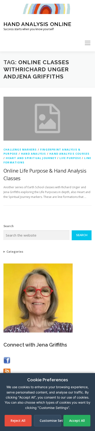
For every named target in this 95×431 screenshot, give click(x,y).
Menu (87, 43)
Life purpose (70, 158)
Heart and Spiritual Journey (31, 158)
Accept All (77, 420)
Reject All (18, 420)
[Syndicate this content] (6, 371)
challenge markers (20, 149)
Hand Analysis (33, 153)
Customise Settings (50, 420)
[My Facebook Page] (6, 360)
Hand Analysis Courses (69, 153)
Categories (14, 252)
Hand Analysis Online (37, 24)
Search (8, 226)
